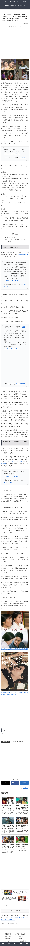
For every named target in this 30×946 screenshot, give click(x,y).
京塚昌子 (19, 461)
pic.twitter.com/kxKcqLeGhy (11, 349)
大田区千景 (22, 938)
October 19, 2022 (20, 383)
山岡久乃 (14, 741)
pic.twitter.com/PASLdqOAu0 (11, 280)
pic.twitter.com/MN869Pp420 (11, 476)
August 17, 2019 (8, 482)
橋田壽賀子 (20, 741)
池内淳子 (13, 461)
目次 (13, 234)
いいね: (9, 241)
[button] (27, 486)
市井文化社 (22, 936)
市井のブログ (8, 938)
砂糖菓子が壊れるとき (11, 237)
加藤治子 (3, 463)
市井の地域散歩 (8, 941)
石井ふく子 (5, 744)
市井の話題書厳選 (22, 941)
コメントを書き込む (15, 910)
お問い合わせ (8, 936)
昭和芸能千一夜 (6, 741)
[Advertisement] (15, 43)
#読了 (23, 327)
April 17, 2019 (22, 158)
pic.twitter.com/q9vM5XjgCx (12, 153)
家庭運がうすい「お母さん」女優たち (15, 239)
